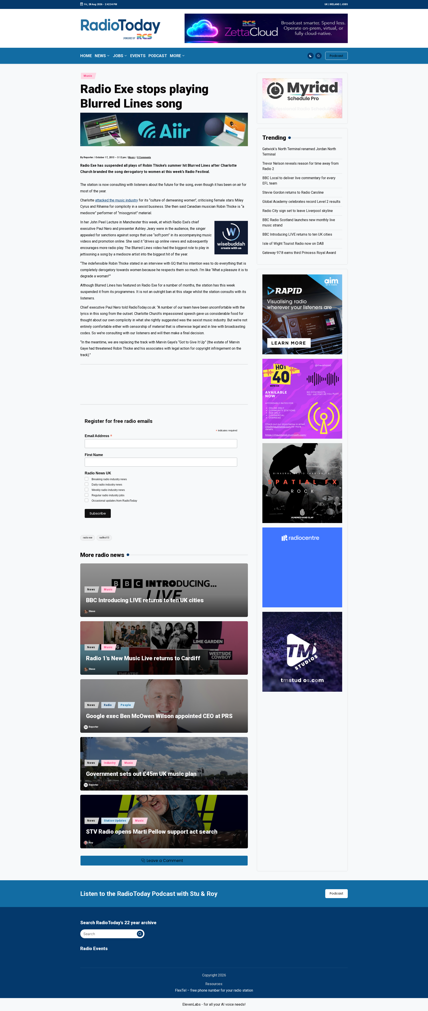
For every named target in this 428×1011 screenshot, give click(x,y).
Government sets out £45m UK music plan (141, 773)
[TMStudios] (302, 651)
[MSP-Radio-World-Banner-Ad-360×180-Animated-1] (302, 98)
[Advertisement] (164, 386)
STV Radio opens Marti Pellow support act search (151, 831)
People (126, 705)
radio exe (87, 537)
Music (88, 75)
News (91, 589)
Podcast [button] (336, 893)
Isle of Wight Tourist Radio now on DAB (293, 243)
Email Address (98, 435)
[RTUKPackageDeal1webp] (164, 129)
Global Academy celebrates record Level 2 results (301, 201)
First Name (94, 455)
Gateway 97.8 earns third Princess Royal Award (299, 253)
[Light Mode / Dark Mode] (310, 56)
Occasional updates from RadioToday (114, 500)
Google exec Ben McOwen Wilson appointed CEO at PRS (159, 716)
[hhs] (302, 483)
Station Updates (115, 820)
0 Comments (144, 157)
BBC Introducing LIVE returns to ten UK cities (145, 600)
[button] (336, 56)
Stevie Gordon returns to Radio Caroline (293, 192)
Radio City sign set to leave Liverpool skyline (297, 211)
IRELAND (335, 4)
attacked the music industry (116, 200)
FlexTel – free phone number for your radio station (214, 990)
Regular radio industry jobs (108, 495)
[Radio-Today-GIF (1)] (302, 567)
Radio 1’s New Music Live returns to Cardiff (143, 658)
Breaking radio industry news (109, 479)
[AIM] (302, 314)
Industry (110, 762)
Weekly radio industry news (108, 490)
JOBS (345, 4)
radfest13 (104, 537)
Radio (108, 705)
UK (326, 4)
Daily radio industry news (107, 484)
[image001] (302, 398)
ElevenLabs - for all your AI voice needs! (214, 1004)
